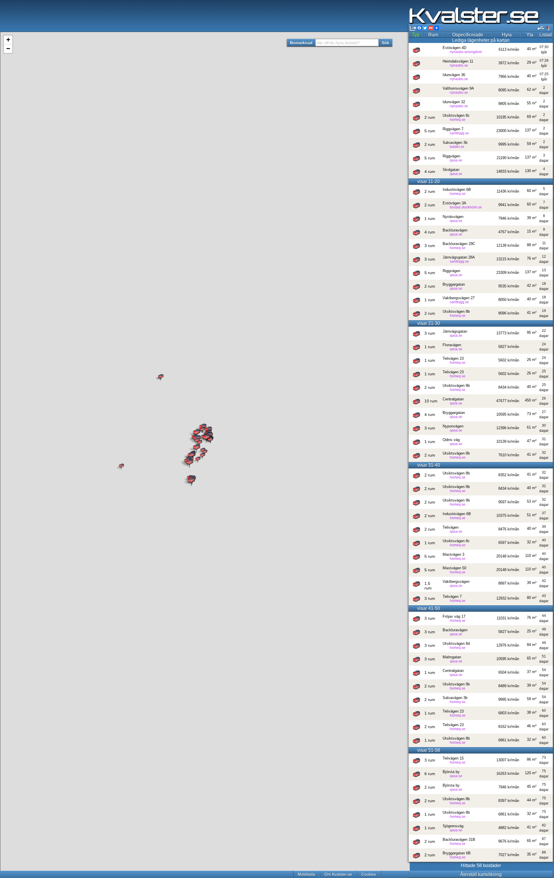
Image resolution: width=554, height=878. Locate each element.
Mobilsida (306, 874)
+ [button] (8, 39)
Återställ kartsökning (481, 874)
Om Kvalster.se (338, 874)
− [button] (8, 48)
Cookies (368, 874)
